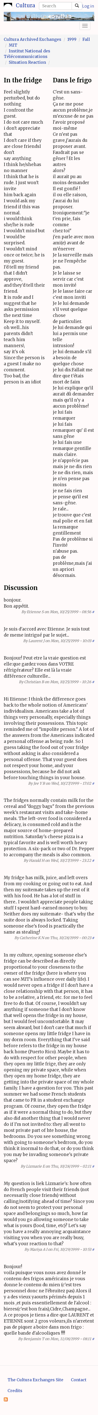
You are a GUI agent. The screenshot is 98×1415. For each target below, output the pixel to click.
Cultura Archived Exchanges (32, 39)
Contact (78, 1379)
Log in (88, 6)
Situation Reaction (27, 62)
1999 (71, 39)
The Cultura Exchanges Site (35, 1379)
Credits (15, 1390)
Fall (86, 39)
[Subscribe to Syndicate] (6, 1398)
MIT (13, 45)
